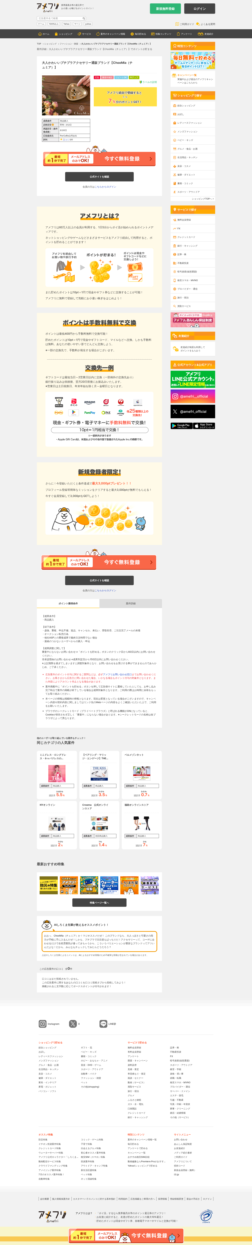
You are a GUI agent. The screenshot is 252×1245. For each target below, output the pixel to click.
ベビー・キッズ (185, 140)
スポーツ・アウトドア (188, 191)
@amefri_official (193, 412)
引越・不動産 (176, 1099)
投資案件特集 (87, 1161)
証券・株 (181, 254)
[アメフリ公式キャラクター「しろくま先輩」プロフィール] (129, 885)
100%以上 (54, 24)
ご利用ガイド (187, 24)
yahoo (88, 24)
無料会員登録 (184, 219)
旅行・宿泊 (183, 297)
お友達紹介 (179, 1148)
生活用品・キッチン (187, 157)
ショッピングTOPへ (202, 198)
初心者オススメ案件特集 (93, 1152)
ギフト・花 (86, 1047)
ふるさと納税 (134, 1099)
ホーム (46, 33)
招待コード (179, 1165)
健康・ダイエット (186, 174)
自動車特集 (44, 1178)
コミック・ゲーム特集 (92, 1139)
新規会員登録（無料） (185, 1170)
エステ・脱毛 (176, 1095)
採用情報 (162, 1198)
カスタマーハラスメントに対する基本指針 (94, 1198)
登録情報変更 (176, 1198)
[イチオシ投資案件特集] (69, 885)
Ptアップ (134, 77)
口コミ (66, 139)
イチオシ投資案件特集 (50, 1144)
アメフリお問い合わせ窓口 (117, 674)
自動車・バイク (89, 1073)
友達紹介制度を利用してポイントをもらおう (193, 349)
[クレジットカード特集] (89, 885)
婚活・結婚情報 (178, 1112)
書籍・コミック (185, 183)
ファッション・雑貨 (91, 1078)
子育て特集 (86, 1144)
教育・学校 (175, 1069)
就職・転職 (175, 1078)
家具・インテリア (47, 1082)
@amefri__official (194, 396)
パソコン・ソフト (47, 1091)
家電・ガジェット (47, 1086)
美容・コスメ (184, 166)
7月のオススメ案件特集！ (51, 1174)
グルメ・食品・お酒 (187, 148)
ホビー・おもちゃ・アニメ (94, 1060)
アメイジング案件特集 (50, 1170)
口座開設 (132, 1108)
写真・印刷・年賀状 (180, 1104)
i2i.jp (176, 1174)
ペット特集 (86, 1174)
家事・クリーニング (180, 1108)
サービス (86, 33)
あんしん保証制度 (183, 1144)
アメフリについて (183, 1161)
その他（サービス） (180, 1117)
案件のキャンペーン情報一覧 (142, 1139)
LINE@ (112, 1023)
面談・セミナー (135, 1078)
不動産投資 (183, 263)
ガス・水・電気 (135, 1104)
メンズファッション (187, 131)
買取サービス (184, 306)
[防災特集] (49, 885)
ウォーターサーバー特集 (51, 1152)
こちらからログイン (105, 186)
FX (178, 228)
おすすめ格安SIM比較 (139, 1157)
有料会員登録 (134, 1051)
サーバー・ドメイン (180, 1091)
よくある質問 (208, 24)
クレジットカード (186, 237)
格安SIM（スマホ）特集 (93, 1157)
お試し (180, 114)
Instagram (53, 1023)
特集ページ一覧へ (99, 902)
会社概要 (44, 1198)
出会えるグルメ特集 (91, 1148)
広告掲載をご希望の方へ (142, 1198)
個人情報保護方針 (61, 1198)
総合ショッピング (186, 105)
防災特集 (43, 1139)
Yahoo (66, 24)
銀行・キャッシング (187, 245)
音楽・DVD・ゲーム (91, 1065)
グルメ (131, 1095)
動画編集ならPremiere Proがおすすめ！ (147, 1161)
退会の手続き (193, 1198)
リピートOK (121, 77)
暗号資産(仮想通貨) (187, 271)
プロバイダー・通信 (187, 288)
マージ (77, 24)
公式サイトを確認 (99, 176)
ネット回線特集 (89, 1178)
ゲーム (41, 24)
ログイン (200, 8)
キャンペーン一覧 (137, 1152)
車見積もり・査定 (137, 1073)
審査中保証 (107, 77)
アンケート (186, 33)
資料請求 (132, 1065)
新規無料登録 (165, 8)
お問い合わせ (180, 1139)
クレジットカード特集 (50, 1148)
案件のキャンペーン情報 (113, 33)
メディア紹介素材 (183, 1152)
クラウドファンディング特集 (53, 1165)
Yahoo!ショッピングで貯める (142, 1165)
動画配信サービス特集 (50, 1161)
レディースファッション (189, 122)
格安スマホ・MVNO (187, 280)
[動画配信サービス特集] (150, 885)
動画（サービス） (137, 1082)
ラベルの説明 (149, 82)
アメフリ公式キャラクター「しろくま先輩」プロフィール (59, 1157)
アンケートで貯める (138, 1148)
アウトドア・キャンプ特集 (94, 1165)
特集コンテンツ (163, 33)
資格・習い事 (176, 1073)
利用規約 (122, 1198)
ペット (84, 1082)
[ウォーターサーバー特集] (109, 885)
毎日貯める (140, 33)
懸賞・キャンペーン (138, 1060)
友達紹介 (209, 33)
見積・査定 (133, 1069)
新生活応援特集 (89, 1170)
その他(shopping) (90, 1086)
